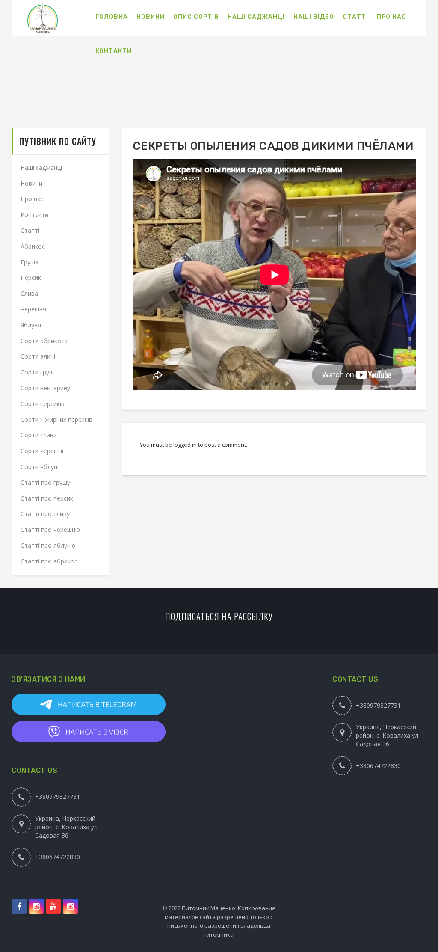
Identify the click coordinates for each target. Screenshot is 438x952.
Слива (29, 293)
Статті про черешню (50, 529)
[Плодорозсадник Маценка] (42, 18)
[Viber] (55, 731)
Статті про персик (47, 498)
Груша (29, 262)
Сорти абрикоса (44, 341)
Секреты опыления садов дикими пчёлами (273, 146)
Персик (31, 277)
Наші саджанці (41, 167)
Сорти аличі (38, 356)
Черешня (33, 309)
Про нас (32, 199)
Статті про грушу (45, 482)
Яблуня (31, 325)
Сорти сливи (39, 435)
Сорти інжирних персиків (56, 419)
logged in (185, 444)
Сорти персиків (43, 404)
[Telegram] (55, 704)
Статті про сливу (45, 514)
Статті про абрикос (49, 561)
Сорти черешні (42, 451)
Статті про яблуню (48, 545)
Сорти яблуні (40, 467)
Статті (30, 230)
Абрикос (33, 246)
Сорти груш (37, 372)
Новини (31, 183)
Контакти (34, 215)
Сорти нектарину (45, 388)
